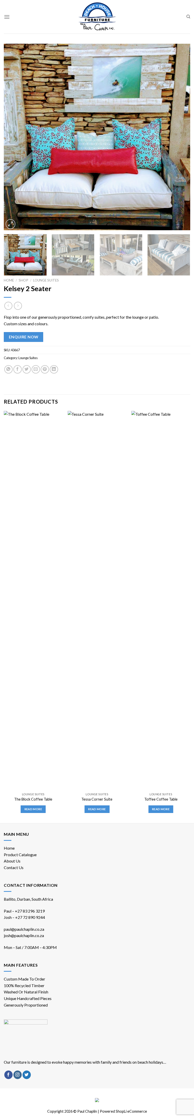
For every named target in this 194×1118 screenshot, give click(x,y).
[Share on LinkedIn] (54, 369)
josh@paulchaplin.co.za (24, 935)
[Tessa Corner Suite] (96, 600)
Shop (23, 280)
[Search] (188, 16)
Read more (33, 809)
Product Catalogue (20, 854)
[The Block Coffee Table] (33, 600)
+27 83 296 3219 (30, 911)
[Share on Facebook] (17, 369)
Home (9, 280)
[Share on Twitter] (26, 369)
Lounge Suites (46, 280)
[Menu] (7, 17)
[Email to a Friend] (36, 369)
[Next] (180, 137)
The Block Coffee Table (33, 799)
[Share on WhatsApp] (8, 369)
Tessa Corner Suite (96, 799)
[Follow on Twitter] (26, 1074)
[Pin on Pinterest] (45, 369)
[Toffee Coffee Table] (160, 600)
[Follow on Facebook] (8, 1074)
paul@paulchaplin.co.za (24, 929)
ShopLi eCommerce (131, 1111)
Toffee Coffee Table (161, 799)
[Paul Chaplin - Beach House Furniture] (97, 17)
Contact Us (13, 867)
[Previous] (13, 137)
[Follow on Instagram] (17, 1074)
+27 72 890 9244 (30, 917)
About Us (12, 860)
